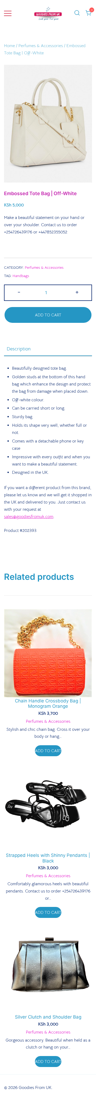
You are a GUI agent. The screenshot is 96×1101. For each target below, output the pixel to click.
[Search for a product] (77, 13)
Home (9, 45)
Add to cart (48, 314)
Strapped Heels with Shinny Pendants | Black (48, 858)
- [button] (19, 292)
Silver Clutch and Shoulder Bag (48, 1017)
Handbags (21, 275)
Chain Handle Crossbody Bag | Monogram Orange (48, 703)
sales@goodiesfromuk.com (28, 516)
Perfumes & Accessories (40, 45)
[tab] (48, 349)
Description (19, 349)
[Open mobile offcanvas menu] (7, 13)
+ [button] (77, 292)
